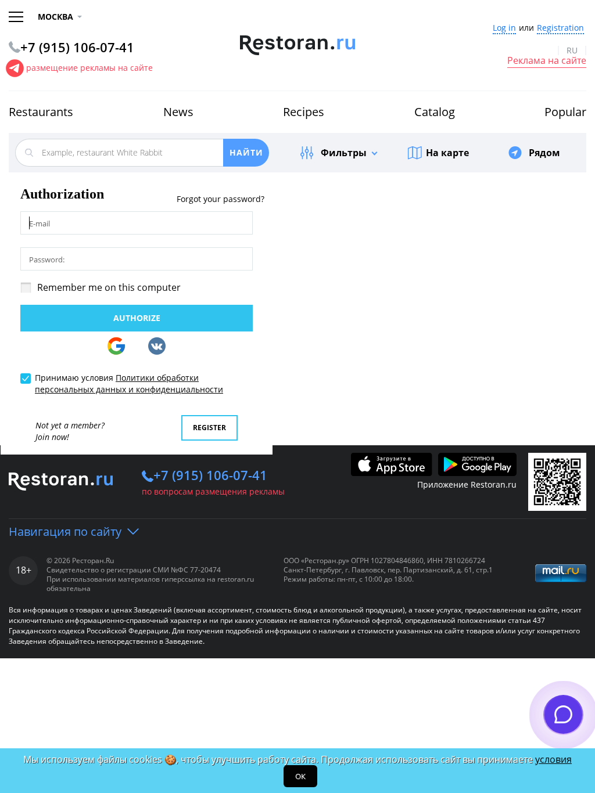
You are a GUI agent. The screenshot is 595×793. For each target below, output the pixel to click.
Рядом (544, 152)
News (178, 112)
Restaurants (41, 112)
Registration (560, 28)
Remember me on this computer (109, 287)
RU (572, 51)
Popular (565, 112)
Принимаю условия (129, 383)
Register (209, 427)
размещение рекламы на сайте (89, 67)
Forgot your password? (220, 199)
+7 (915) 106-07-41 (210, 474)
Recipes (303, 112)
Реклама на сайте (546, 61)
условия (553, 759)
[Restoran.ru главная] (298, 45)
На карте (447, 152)
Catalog (434, 112)
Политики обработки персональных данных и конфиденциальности (129, 383)
